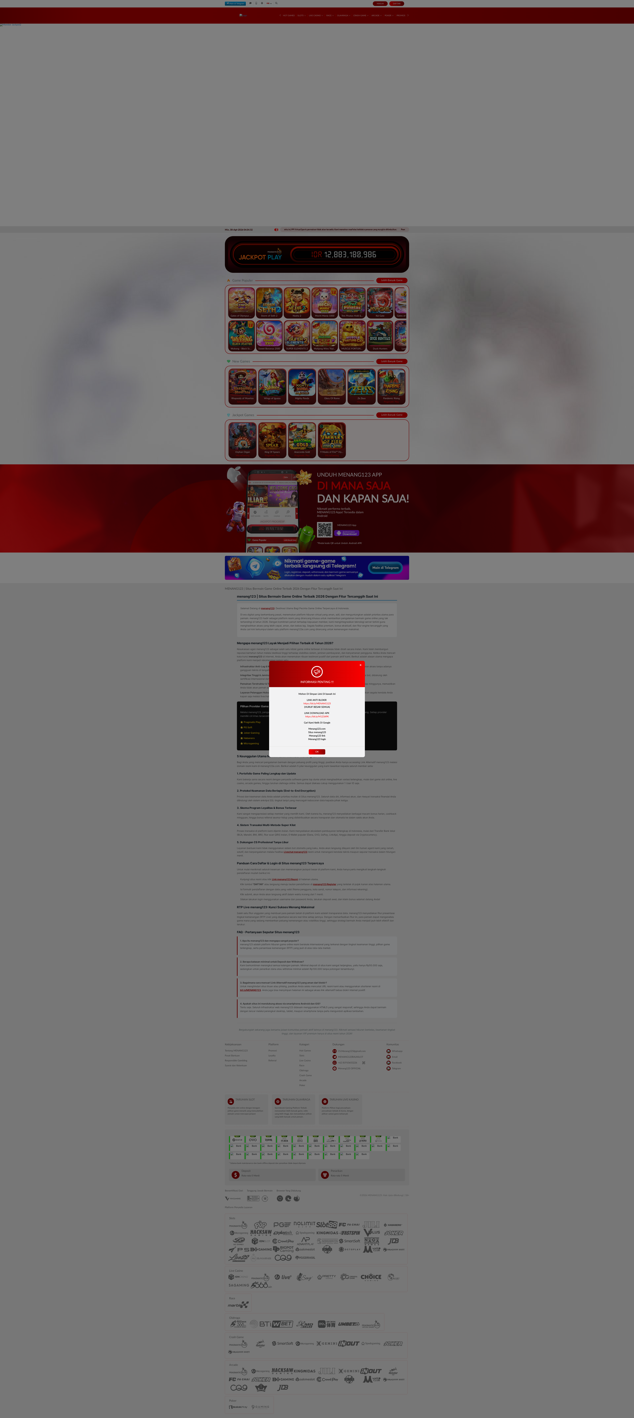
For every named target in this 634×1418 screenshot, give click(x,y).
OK (317, 752)
